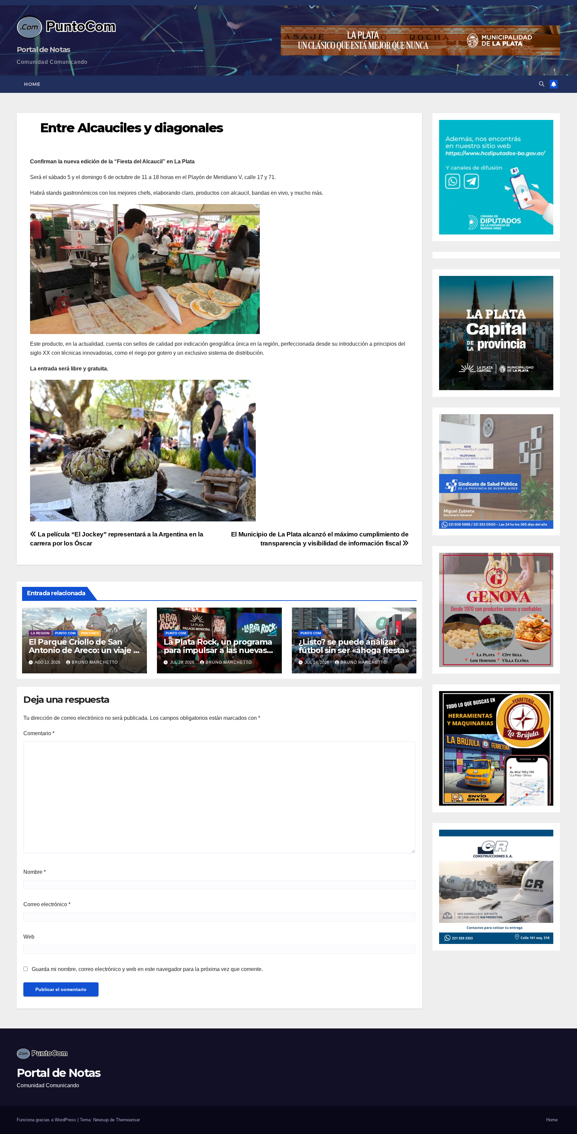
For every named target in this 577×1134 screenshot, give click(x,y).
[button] (541, 84)
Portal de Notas (43, 49)
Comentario (38, 733)
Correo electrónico (46, 904)
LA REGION (40, 633)
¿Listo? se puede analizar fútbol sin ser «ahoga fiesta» (354, 646)
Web (28, 937)
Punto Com (65, 633)
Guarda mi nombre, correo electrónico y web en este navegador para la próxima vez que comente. (147, 969)
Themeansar (128, 1119)
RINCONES (90, 633)
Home (32, 84)
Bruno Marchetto (95, 662)
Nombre (34, 872)
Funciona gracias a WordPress (47, 1119)
